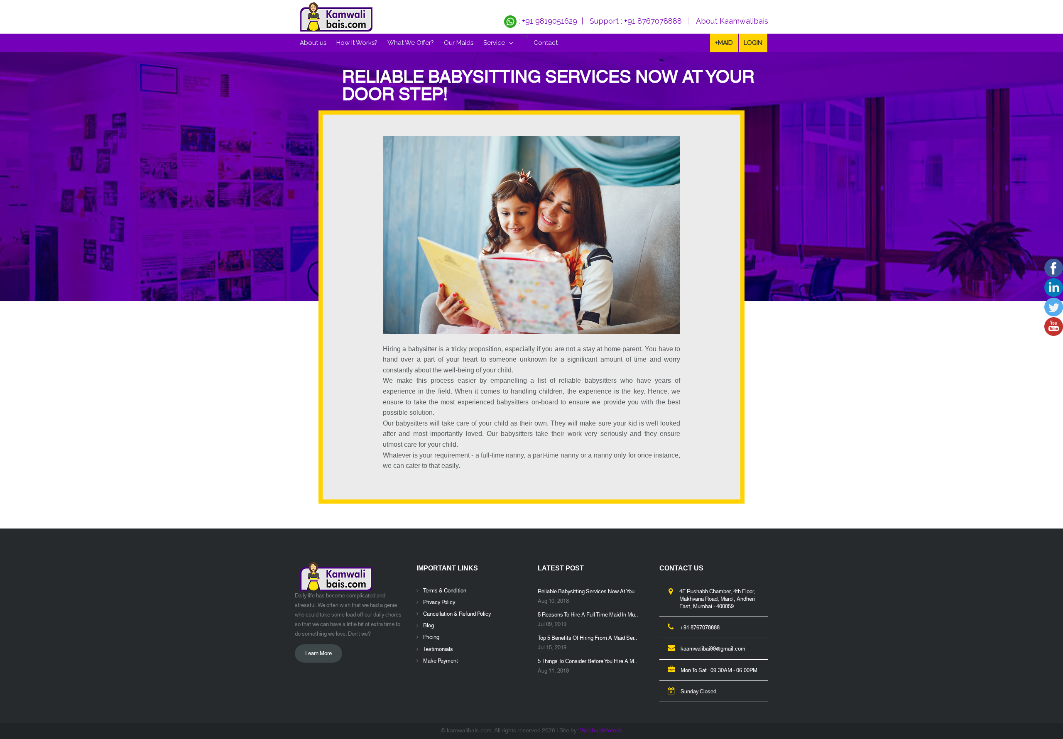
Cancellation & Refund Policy (457, 614)
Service (494, 42)
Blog (428, 626)
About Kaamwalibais (732, 21)
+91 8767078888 (653, 21)
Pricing (431, 637)
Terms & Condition (444, 591)
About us (313, 42)
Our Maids (458, 42)
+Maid (724, 42)
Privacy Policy (439, 602)
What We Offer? (410, 42)
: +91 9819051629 (547, 21)
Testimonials (438, 649)
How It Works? (356, 42)
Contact (546, 42)
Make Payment (440, 661)
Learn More (318, 653)
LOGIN (753, 42)
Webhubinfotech (601, 730)
